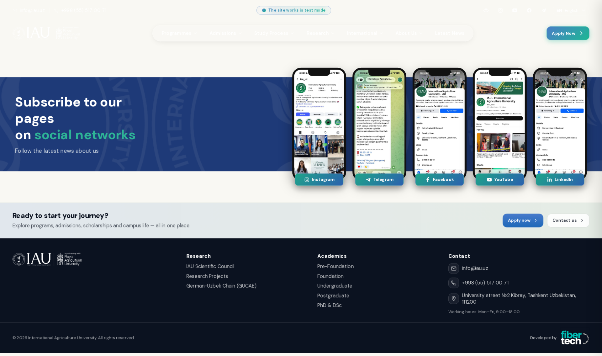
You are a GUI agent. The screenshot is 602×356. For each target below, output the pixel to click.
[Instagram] (500, 10)
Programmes (176, 33)
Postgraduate (333, 295)
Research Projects (207, 276)
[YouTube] (515, 10)
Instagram (323, 179)
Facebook (443, 179)
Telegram (383, 179)
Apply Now (563, 33)
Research (317, 33)
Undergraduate (334, 286)
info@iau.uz (32, 10)
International (362, 33)
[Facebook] (529, 10)
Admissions (222, 33)
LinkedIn (564, 179)
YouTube (503, 179)
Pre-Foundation (335, 266)
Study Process (271, 33)
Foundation (330, 276)
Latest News (449, 33)
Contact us (564, 220)
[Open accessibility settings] (486, 10)
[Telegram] (544, 10)
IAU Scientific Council (211, 266)
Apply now (519, 220)
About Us (406, 33)
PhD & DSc (329, 305)
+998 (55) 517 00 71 (84, 10)
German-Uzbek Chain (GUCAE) (222, 286)
